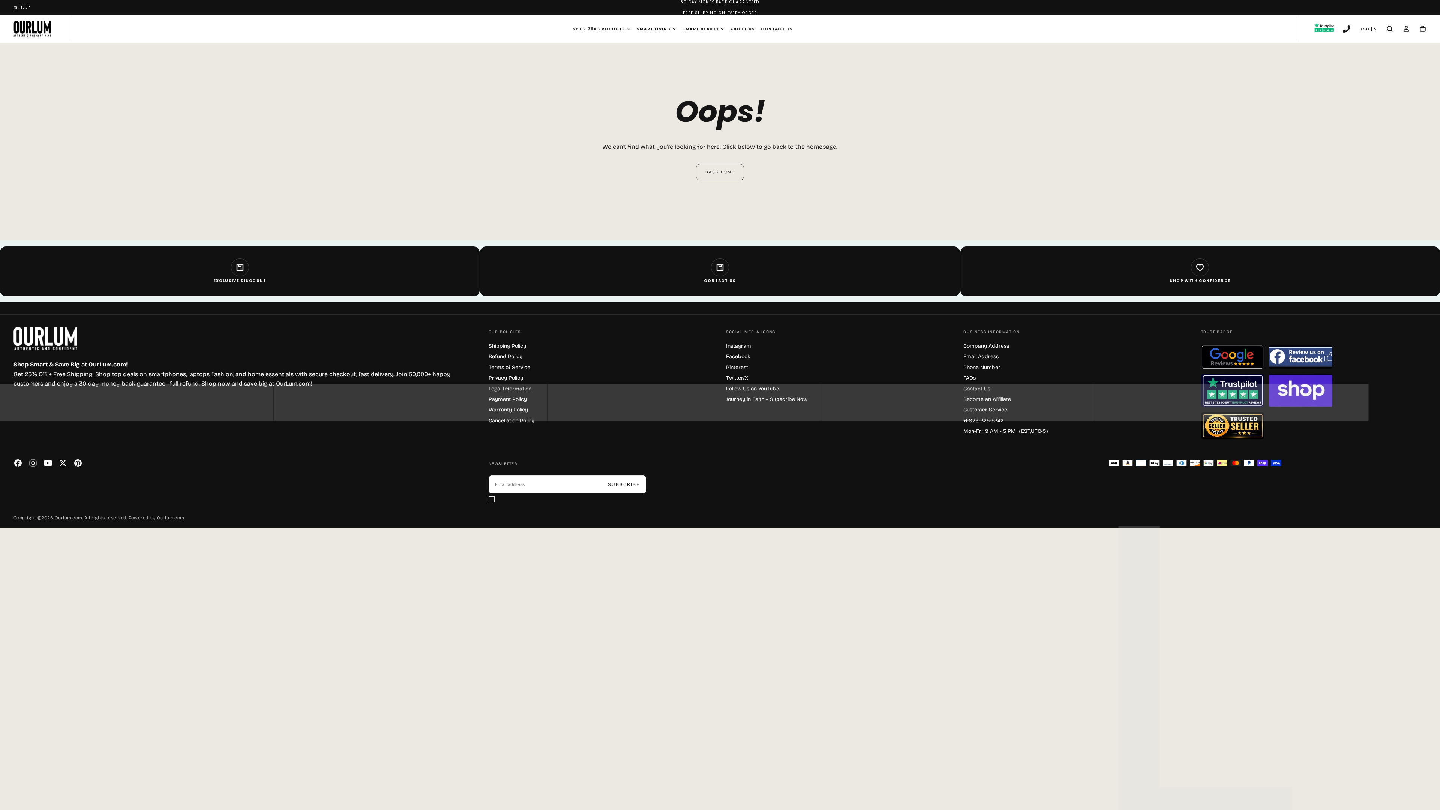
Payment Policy (508, 399)
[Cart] (1422, 29)
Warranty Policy (508, 409)
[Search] (1390, 29)
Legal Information (510, 389)
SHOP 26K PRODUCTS (599, 29)
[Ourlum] (45, 339)
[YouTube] (48, 463)
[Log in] (1406, 29)
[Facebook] (18, 463)
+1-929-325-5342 (983, 420)
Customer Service (985, 409)
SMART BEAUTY (700, 29)
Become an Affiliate (987, 399)
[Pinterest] (78, 463)
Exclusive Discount (240, 281)
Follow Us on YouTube (752, 389)
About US (742, 29)
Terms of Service (509, 367)
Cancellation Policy (511, 420)
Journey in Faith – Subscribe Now (766, 399)
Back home (720, 172)
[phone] (1346, 29)
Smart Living (654, 29)
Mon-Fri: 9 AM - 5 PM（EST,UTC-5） (1007, 431)
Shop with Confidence (1200, 281)
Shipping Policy (507, 346)
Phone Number (981, 367)
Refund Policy (505, 356)
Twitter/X (737, 378)
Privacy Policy (506, 378)
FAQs (969, 378)
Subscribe (624, 484)
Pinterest (737, 367)
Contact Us (777, 29)
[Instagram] (33, 463)
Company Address (986, 346)
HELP (25, 7)
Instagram (738, 346)
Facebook (738, 356)
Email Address (981, 356)
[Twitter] (63, 463)
